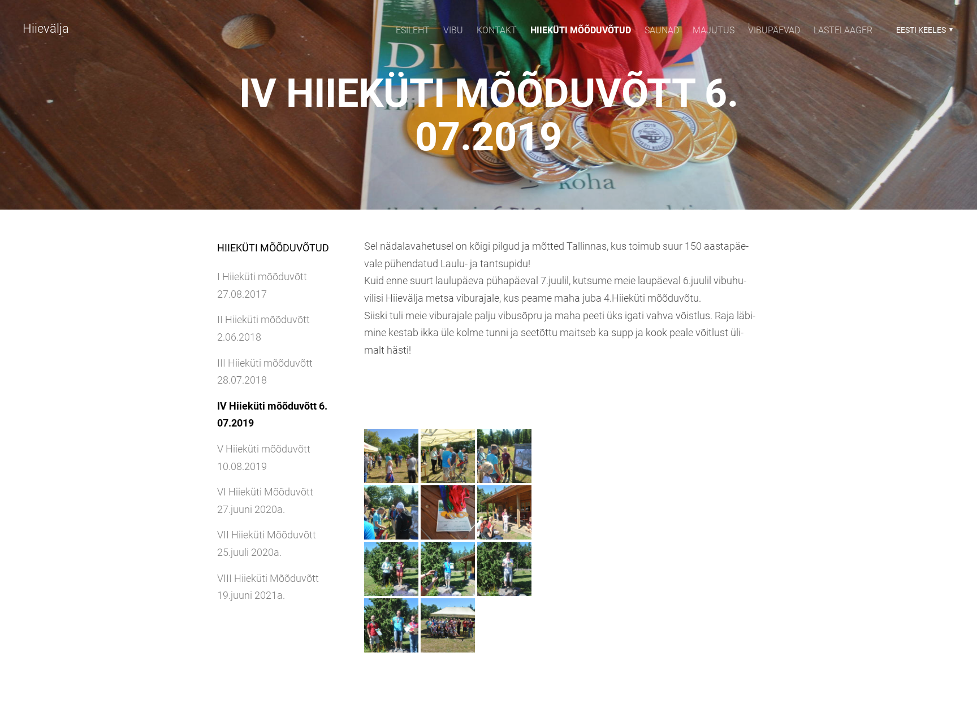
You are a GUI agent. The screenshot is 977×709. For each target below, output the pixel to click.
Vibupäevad (774, 30)
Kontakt (497, 30)
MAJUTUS (713, 30)
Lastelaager (843, 30)
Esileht (413, 30)
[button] (923, 30)
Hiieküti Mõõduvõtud (580, 30)
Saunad (662, 30)
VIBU (453, 30)
